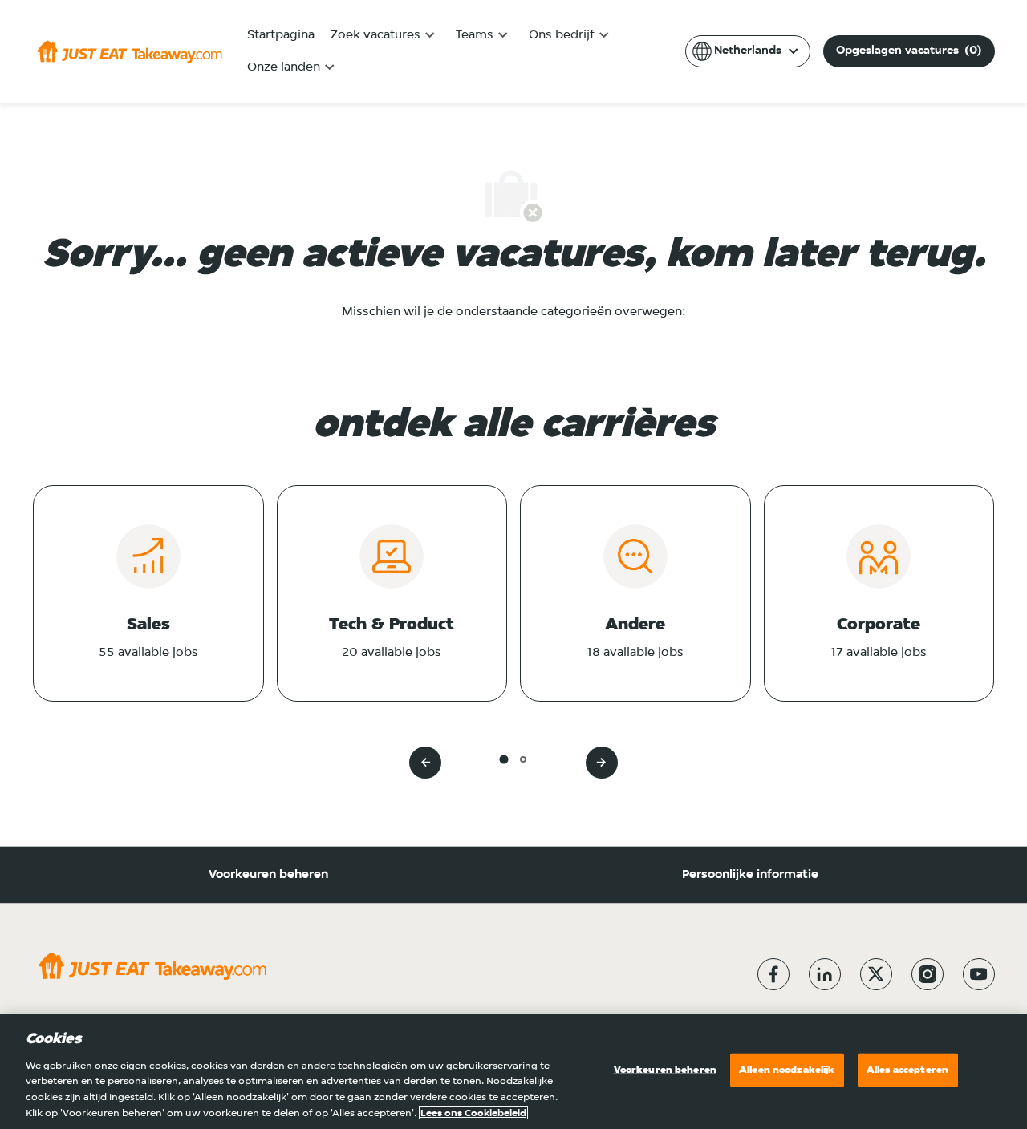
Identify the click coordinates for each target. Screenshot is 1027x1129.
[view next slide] (602, 763)
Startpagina (281, 35)
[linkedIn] (825, 974)
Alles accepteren (907, 1070)
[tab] (503, 759)
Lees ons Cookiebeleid (473, 1112)
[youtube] (979, 974)
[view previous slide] (425, 763)
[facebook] (773, 974)
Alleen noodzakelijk (786, 1070)
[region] (513, 1071)
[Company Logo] (129, 51)
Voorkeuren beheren (268, 874)
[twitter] (876, 974)
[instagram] (927, 974)
